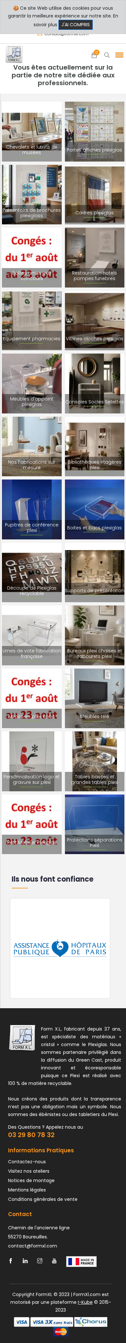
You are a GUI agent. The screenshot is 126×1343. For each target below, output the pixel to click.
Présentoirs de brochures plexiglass (32, 213)
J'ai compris (75, 24)
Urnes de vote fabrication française (32, 654)
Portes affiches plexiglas (94, 150)
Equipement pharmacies (31, 338)
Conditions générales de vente (43, 1199)
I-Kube (85, 1302)
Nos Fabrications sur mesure (31, 465)
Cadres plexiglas (94, 212)
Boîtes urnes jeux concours (31, 276)
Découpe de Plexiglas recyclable (32, 591)
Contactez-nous (27, 1161)
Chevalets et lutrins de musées (32, 150)
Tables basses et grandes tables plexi (94, 779)
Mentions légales (27, 1190)
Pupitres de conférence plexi (31, 528)
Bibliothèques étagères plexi (94, 465)
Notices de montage (31, 1180)
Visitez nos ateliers (28, 1171)
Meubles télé (94, 716)
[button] (118, 54)
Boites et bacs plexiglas (94, 528)
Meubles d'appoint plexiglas (31, 402)
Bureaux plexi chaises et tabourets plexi (94, 654)
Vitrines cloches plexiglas (94, 338)
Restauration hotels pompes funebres (94, 276)
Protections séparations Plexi (94, 843)
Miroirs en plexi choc (31, 716)
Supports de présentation (94, 590)
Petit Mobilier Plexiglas (32, 842)
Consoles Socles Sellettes (94, 402)
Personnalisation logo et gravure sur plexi (32, 779)
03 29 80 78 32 (31, 1134)
